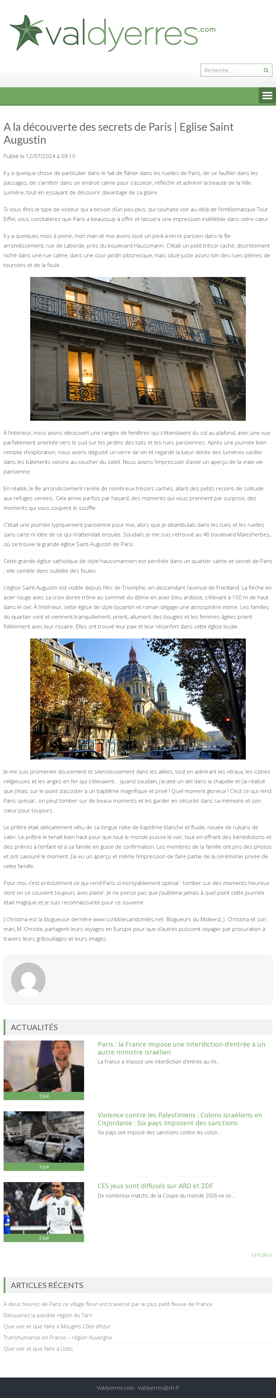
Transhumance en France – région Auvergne (58, 1337)
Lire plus (262, 1254)
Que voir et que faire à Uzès (38, 1348)
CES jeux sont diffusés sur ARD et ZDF (155, 1185)
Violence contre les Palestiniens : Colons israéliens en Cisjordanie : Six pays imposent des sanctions (180, 1119)
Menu (267, 96)
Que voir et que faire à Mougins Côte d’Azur (57, 1326)
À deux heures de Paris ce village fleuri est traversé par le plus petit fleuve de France (108, 1303)
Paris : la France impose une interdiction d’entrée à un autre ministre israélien (181, 1048)
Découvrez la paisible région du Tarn (48, 1315)
